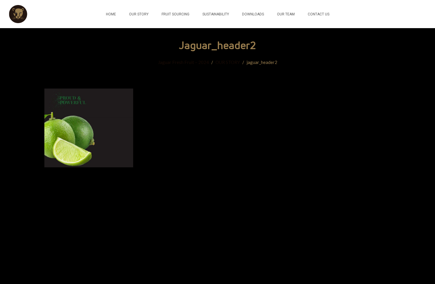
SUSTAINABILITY (215, 14)
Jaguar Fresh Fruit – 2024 (183, 62)
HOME (111, 14)
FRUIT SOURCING (175, 14)
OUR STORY (139, 14)
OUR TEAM (286, 14)
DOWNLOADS (253, 14)
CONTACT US (318, 14)
